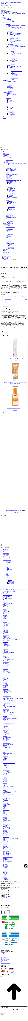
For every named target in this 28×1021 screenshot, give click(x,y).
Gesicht (7, 568)
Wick (5, 877)
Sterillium (5, 841)
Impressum (3, 956)
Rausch (5, 797)
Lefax (4, 727)
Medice (5, 740)
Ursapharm (6, 862)
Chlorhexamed (6, 645)
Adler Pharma (6, 596)
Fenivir (5, 682)
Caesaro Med (6, 640)
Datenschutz (3, 957)
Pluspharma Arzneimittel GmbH (10, 791)
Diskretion (5, 550)
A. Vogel (5, 592)
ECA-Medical (6, 672)
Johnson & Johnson (8, 713)
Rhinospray (6, 803)
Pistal (4, 790)
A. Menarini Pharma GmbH (9, 591)
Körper (7, 575)
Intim (7, 574)
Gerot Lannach (6, 693)
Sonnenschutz (8, 299)
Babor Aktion (6, 549)
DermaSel (5, 649)
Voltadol (5, 873)
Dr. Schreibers (6, 666)
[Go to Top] (14, 1005)
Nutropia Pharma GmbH (9, 763)
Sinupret (5, 834)
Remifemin (5, 800)
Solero (5, 835)
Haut (7, 573)
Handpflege (8, 571)
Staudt (5, 840)
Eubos (5, 677)
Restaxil (5, 801)
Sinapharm (5, 832)
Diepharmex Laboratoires (8, 652)
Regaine (5, 799)
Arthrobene (6, 613)
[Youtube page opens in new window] (6, 901)
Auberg (5, 616)
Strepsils (5, 844)
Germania (5, 692)
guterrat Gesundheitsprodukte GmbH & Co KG (13, 698)
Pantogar (5, 778)
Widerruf (2, 961)
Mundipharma (6, 747)
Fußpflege (8, 567)
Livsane (5, 732)
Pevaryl (5, 784)
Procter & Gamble (7, 792)
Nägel (7, 576)
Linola (5, 731)
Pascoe (5, 779)
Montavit (5, 745)
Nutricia (5, 761)
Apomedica (6, 611)
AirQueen (5, 600)
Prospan (5, 793)
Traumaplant (6, 860)
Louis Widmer (6, 733)
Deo (6, 563)
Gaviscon (5, 689)
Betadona (5, 625)
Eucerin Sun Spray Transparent (13, 408)
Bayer (5, 622)
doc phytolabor (6, 656)
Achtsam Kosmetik (7, 595)
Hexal (4, 707)
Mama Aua (6, 738)
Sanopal (5, 817)
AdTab (5, 597)
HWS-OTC (6, 709)
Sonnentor (6, 837)
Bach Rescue (6, 619)
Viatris (5, 867)
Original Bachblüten (7, 772)
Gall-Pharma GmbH (7, 687)
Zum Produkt (15, 360)
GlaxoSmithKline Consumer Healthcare (12, 694)
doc (4, 655)
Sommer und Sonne (10, 577)
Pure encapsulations (8, 794)
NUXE (5, 764)
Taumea (5, 850)
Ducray (5, 667)
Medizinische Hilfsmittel (8, 557)
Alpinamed (6, 606)
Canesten (5, 642)
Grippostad (5, 697)
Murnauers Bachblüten (8, 748)
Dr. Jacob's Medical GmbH (9, 659)
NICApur (5, 754)
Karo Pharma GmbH (8, 714)
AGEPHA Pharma (7, 598)
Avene (5, 617)
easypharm (6, 671)
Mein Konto (3, 10)
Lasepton (5, 726)
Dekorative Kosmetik (10, 562)
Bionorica (5, 632)
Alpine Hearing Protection (9, 608)
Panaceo (5, 777)
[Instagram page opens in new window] (3, 901)
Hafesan (5, 699)
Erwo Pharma (6, 674)
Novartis (5, 759)
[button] (12, 296)
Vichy (5, 869)
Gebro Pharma (6, 690)
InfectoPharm (6, 710)
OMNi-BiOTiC (7, 768)
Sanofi (5, 815)
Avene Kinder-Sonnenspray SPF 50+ (14, 510)
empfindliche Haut (9, 565)
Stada (5, 839)
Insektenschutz (11, 581)
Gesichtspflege (9, 569)
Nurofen (5, 760)
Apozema (5, 612)
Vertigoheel (6, 866)
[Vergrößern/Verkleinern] (1, 1013)
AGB (2, 958)
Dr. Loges (5, 663)
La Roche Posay (7, 724)
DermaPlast (6, 647)
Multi (4, 746)
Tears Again (6, 851)
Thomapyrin (6, 859)
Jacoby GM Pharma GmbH (9, 712)
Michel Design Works (7, 558)
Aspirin (5, 615)
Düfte (7, 564)
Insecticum (5, 711)
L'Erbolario (6, 721)
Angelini (5, 610)
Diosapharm (6, 653)
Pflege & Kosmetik (7, 560)
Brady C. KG (6, 637)
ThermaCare (6, 858)
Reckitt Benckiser (7, 798)
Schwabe (5, 824)
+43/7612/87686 (8, 2)
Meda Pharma (6, 739)
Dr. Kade (5, 660)
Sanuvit (5, 821)
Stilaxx (5, 842)
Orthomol (5, 773)
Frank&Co (5, 684)
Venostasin (5, 865)
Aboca (5, 593)
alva (4, 609)
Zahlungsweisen (4, 960)
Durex (5, 670)
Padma (5, 776)
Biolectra (5, 631)
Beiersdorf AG (6, 623)
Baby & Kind (8, 561)
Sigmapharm (6, 828)
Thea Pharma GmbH (8, 857)
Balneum (5, 620)
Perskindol (5, 781)
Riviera (5, 806)
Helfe (4, 705)
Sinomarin (5, 833)
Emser (5, 673)
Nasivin (5, 752)
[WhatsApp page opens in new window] (9, 901)
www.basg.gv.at (4, 952)
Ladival (5, 725)
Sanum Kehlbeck (7, 820)
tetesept (5, 855)
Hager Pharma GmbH (8, 700)
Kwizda (5, 719)
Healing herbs (6, 703)
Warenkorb (3, 3)
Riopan (5, 805)
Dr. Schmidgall (6, 665)
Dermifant (5, 650)
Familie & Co (6, 553)
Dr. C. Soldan (6, 658)
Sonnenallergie (11, 582)
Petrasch (5, 783)
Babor (5, 618)
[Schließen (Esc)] (4, 1013)
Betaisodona (6, 626)
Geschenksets (6, 554)
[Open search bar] (1, 147)
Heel (4, 704)
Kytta (4, 720)
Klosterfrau (6, 717)
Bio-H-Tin (5, 627)
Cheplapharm (6, 644)
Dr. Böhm (6, 657)
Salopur (5, 811)
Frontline (5, 686)
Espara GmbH (6, 676)
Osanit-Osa (6, 774)
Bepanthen (6, 624)
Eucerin (5, 678)
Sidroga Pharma (7, 827)
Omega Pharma (6, 767)
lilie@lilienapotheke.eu (16, 2)
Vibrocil (5, 868)
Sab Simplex (6, 810)
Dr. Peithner (6, 664)
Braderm (5, 636)
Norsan (5, 758)
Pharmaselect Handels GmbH (9, 786)
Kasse (11, 5)
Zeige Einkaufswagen (5, 5)
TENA (5, 852)
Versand (5, 278)
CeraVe (5, 643)
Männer (4, 556)
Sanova (5, 819)
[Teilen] (3, 1013)
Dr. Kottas (6, 662)
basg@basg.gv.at (4, 953)
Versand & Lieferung (5, 959)
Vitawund (5, 872)
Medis (5, 741)
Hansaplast (6, 702)
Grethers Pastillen (7, 696)
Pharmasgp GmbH (7, 787)
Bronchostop (6, 638)
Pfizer (4, 785)
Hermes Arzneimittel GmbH (9, 706)
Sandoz (5, 813)
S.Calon (5, 808)
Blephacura (6, 635)
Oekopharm (6, 765)
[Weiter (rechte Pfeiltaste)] (2, 1014)
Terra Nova (6, 854)
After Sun (10, 578)
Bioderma (5, 629)
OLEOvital (6, 766)
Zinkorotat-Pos (6, 879)
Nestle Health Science (8, 753)
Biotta (4, 633)
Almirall (5, 605)
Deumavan (5, 651)
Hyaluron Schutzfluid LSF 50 (13, 358)
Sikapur (5, 830)
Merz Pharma (6, 743)
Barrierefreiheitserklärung (6, 963)
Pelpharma (5, 780)
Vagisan (5, 864)
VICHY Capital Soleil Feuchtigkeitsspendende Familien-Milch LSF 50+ (15, 383)
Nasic (4, 751)
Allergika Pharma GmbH (8, 603)
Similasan (5, 831)
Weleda (5, 874)
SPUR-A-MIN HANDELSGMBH (10, 838)
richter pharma (6, 804)
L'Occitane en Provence (8, 723)
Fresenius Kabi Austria (8, 685)
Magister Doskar (7, 737)
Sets (4, 584)
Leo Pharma (6, 729)
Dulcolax (5, 669)
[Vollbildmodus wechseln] (2, 1013)
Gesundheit (5, 555)
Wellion (5, 875)
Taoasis (5, 848)
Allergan (5, 602)
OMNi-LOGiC (6, 770)
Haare (7, 570)
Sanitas (5, 814)
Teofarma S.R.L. (7, 853)
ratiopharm (6, 795)
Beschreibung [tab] (6, 306)
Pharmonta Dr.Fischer (8, 788)
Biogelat (5, 630)
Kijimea (5, 716)
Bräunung (10, 580)
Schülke (5, 823)
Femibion (5, 680)
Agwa (4, 599)
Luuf (4, 734)
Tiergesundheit (6, 585)
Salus (4, 812)
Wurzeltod (5, 878)
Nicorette (5, 756)
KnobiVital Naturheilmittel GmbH (10, 718)
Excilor (5, 679)
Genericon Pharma (7, 691)
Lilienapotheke (7, 730)
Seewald (5, 826)
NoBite (5, 757)
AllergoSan (6, 604)
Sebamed (5, 825)
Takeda (5, 846)
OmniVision (6, 771)
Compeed (5, 646)
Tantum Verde (6, 847)
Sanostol (5, 818)
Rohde (5, 807)
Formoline (5, 683)
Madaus (5, 736)
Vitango (5, 871)
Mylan (5, 750)
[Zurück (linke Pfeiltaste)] (1, 1014)
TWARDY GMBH (7, 861)
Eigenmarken (6, 551)
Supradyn (5, 845)
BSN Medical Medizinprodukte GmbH (11, 639)
